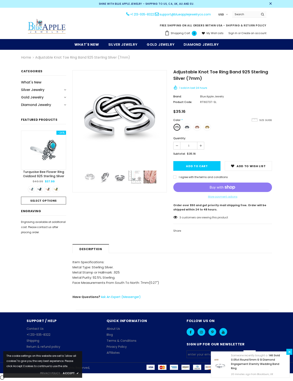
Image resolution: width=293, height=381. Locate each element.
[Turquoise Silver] (31, 189)
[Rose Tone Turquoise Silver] (47, 189)
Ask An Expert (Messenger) (121, 297)
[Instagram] (201, 332)
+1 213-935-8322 (142, 14)
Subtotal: (179, 154)
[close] (270, 4)
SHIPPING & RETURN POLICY (246, 25)
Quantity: (179, 138)
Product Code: (182, 102)
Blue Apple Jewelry (212, 96)
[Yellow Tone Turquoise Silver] (56, 189)
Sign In (233, 33)
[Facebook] (190, 332)
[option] (43, 167)
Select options (43, 201)
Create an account (253, 33)
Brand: (177, 96)
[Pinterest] (212, 332)
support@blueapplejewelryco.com (185, 14)
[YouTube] (223, 332)
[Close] (289, 352)
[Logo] (47, 27)
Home (26, 57)
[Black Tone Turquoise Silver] (39, 189)
